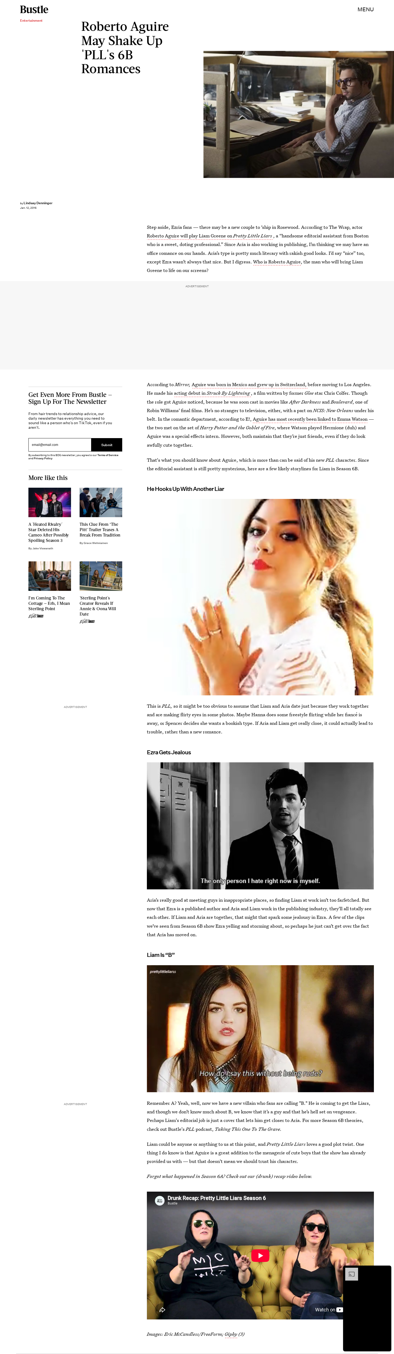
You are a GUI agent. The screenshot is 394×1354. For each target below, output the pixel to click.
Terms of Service (107, 455)
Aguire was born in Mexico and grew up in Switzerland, (250, 384)
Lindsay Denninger (38, 203)
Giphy (231, 1334)
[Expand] (349, 1270)
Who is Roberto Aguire (277, 262)
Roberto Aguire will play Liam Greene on (209, 236)
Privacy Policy (43, 458)
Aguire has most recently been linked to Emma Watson (310, 419)
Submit (107, 445)
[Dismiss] (385, 1270)
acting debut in (212, 393)
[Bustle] (34, 9)
